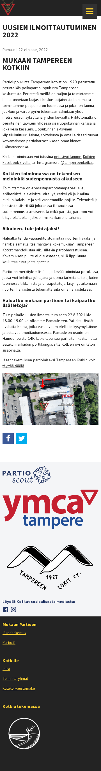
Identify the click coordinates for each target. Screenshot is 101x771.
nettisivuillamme (67, 156)
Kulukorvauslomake (19, 688)
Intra (6, 668)
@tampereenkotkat (77, 162)
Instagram (13, 609)
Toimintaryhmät (15, 678)
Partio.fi (9, 642)
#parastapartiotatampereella (55, 188)
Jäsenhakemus (14, 632)
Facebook (5, 609)
